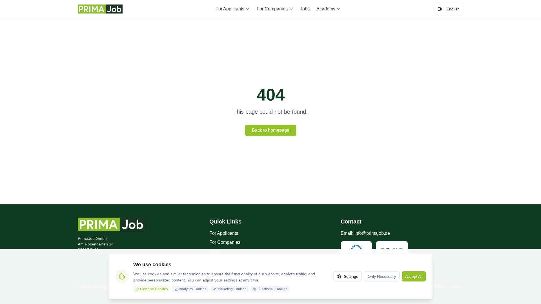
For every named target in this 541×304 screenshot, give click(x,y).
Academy (325, 8)
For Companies (272, 8)
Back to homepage (270, 130)
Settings (351, 276)
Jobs (305, 8)
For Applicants (230, 8)
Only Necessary (382, 276)
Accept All (413, 276)
